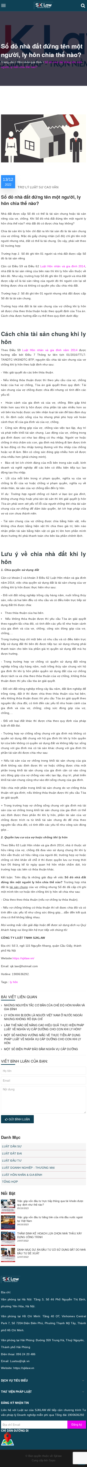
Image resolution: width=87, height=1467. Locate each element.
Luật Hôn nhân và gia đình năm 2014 (49, 350)
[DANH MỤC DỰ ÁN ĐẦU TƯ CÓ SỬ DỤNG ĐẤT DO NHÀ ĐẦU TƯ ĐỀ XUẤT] (8, 1255)
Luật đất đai (12, 1153)
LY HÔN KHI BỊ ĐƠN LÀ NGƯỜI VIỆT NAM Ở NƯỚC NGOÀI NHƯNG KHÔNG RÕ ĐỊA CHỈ (43, 1017)
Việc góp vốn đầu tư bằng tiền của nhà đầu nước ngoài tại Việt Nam (50, 1219)
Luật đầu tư (12, 1160)
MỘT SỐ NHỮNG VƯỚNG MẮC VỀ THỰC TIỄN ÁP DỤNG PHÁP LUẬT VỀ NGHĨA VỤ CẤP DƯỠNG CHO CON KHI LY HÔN (42, 1039)
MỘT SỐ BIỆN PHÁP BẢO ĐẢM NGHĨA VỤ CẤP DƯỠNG (41, 1049)
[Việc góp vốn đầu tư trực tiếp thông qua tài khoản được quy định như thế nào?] (8, 1206)
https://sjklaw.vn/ (23, 958)
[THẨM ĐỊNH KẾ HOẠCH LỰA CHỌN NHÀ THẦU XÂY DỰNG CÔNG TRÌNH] (8, 1239)
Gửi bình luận (19, 1119)
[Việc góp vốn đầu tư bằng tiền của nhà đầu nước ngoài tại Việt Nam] (8, 1222)
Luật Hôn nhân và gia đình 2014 (62, 266)
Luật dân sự (12, 1146)
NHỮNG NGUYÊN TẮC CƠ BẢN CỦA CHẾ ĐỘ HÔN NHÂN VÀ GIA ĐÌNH (44, 1007)
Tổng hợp (10, 1181)
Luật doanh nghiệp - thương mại (28, 1167)
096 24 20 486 (25, 1354)
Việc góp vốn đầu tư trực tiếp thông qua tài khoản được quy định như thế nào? (50, 1202)
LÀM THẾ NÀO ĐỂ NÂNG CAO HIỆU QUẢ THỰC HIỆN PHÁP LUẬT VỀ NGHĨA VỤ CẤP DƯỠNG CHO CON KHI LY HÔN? (44, 1027)
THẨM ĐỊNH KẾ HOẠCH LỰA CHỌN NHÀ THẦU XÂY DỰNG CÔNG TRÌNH (49, 1235)
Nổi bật (8, 1193)
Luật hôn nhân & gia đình (22, 1174)
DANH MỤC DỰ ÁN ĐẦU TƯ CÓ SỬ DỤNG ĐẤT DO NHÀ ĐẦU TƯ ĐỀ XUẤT (51, 1251)
